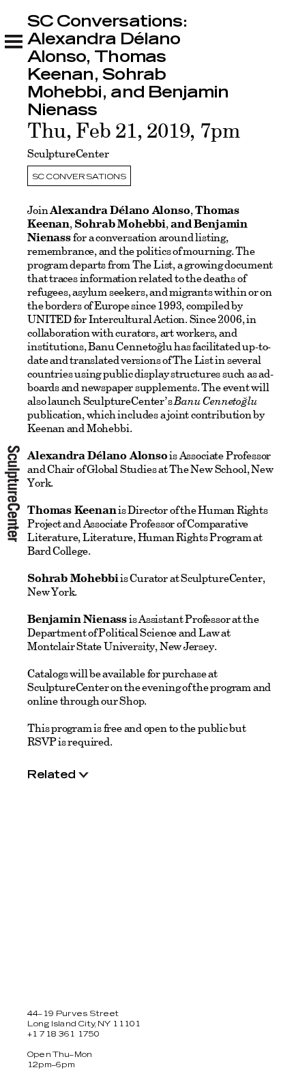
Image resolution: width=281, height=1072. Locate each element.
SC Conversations (79, 177)
